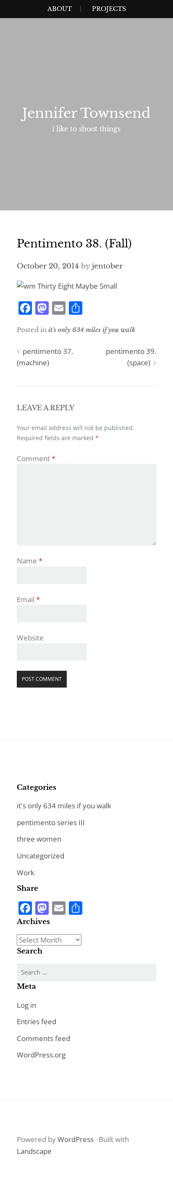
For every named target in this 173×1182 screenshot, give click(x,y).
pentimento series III (51, 822)
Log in (26, 1005)
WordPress (76, 1139)
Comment (36, 458)
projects (109, 9)
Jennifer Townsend (86, 113)
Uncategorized (40, 856)
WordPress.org (41, 1055)
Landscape (34, 1151)
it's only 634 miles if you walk (91, 330)
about (59, 9)
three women (39, 839)
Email (28, 599)
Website (30, 638)
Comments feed (43, 1038)
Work (25, 872)
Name (29, 561)
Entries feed (36, 1021)
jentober (107, 266)
